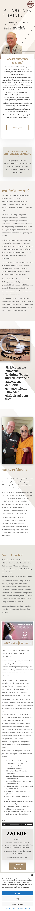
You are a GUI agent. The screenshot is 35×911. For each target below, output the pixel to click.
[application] (17, 824)
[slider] (29, 824)
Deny (17, 899)
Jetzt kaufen (25, 643)
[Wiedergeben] (4, 824)
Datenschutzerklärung (18, 908)
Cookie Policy (7, 908)
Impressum (28, 908)
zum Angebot (17, 127)
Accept (17, 893)
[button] (32, 875)
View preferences (17, 904)
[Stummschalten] (25, 824)
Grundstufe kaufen (17, 866)
